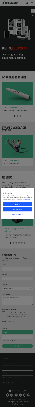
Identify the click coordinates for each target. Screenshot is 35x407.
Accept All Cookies (17, 209)
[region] (17, 203)
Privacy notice (26, 199)
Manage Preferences (17, 214)
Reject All (17, 204)
